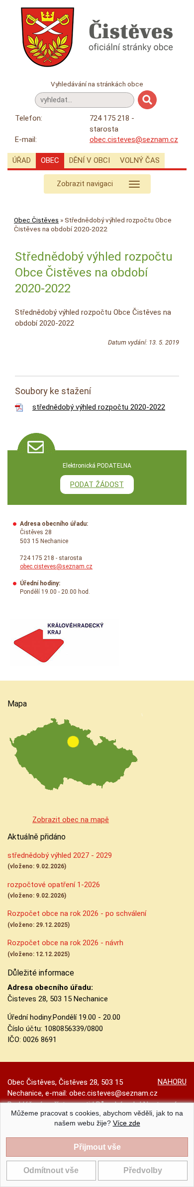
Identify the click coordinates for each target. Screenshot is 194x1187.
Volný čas (140, 160)
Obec (50, 160)
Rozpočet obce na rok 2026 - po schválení (76, 913)
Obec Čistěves (36, 220)
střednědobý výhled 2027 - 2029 (59, 855)
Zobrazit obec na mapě (70, 819)
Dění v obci (89, 160)
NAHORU (172, 1081)
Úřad (21, 160)
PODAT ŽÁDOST (97, 484)
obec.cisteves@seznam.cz (134, 139)
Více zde (126, 1123)
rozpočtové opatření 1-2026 (53, 884)
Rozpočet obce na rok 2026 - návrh (65, 942)
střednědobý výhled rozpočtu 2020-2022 (98, 407)
